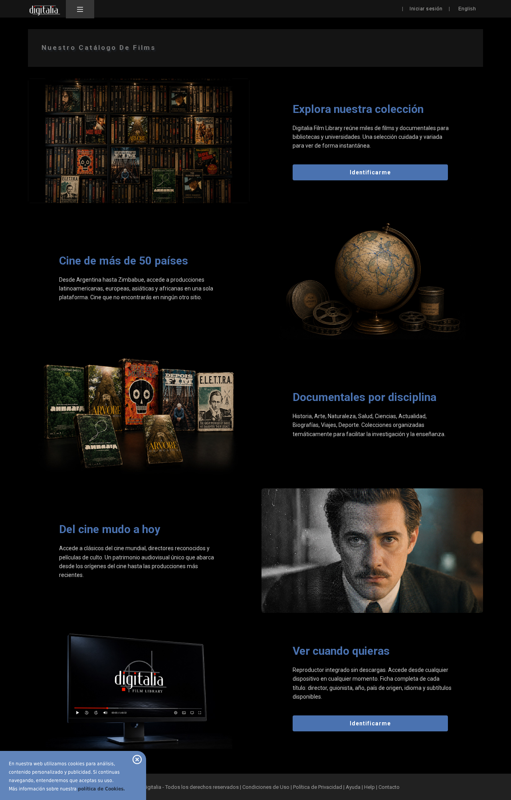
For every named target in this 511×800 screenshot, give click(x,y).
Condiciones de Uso (265, 787)
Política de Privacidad (317, 787)
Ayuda (353, 787)
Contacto (389, 787)
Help (369, 787)
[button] (80, 9)
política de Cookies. (101, 789)
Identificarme (370, 172)
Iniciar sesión (426, 9)
